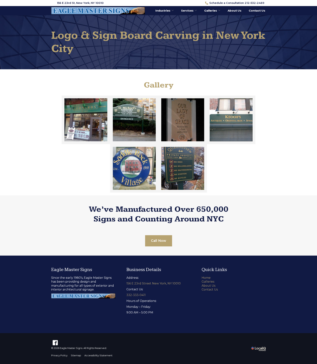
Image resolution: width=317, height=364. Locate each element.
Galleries (210, 10)
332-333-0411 (136, 295)
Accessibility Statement (98, 355)
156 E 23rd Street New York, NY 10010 (153, 283)
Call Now (158, 241)
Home (206, 277)
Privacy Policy (59, 355)
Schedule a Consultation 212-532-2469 (236, 3)
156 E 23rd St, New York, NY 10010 (80, 3)
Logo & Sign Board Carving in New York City (158, 42)
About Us (234, 10)
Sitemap (76, 355)
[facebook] (55, 343)
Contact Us (257, 10)
